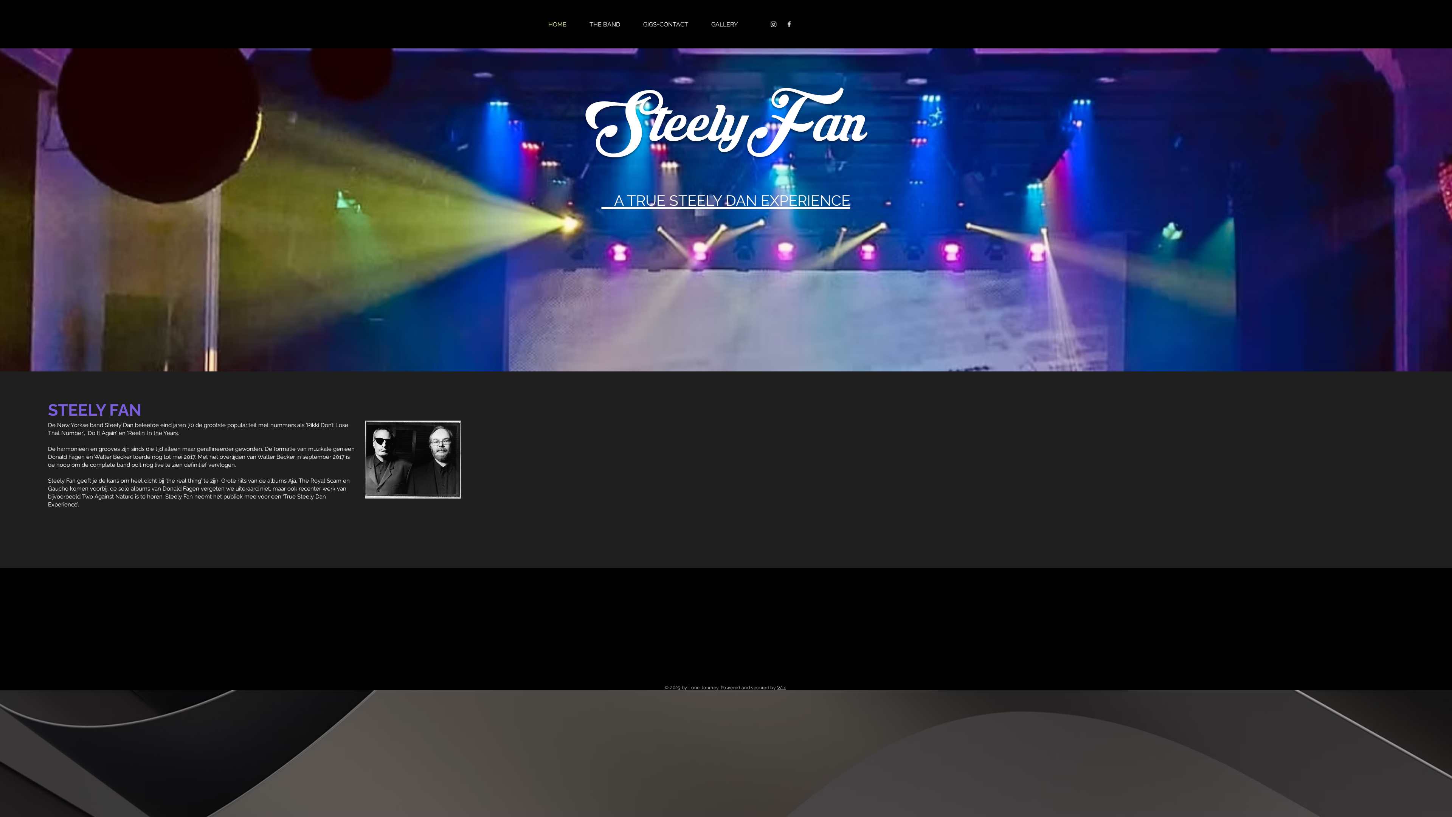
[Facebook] (789, 24)
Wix (781, 687)
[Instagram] (773, 24)
